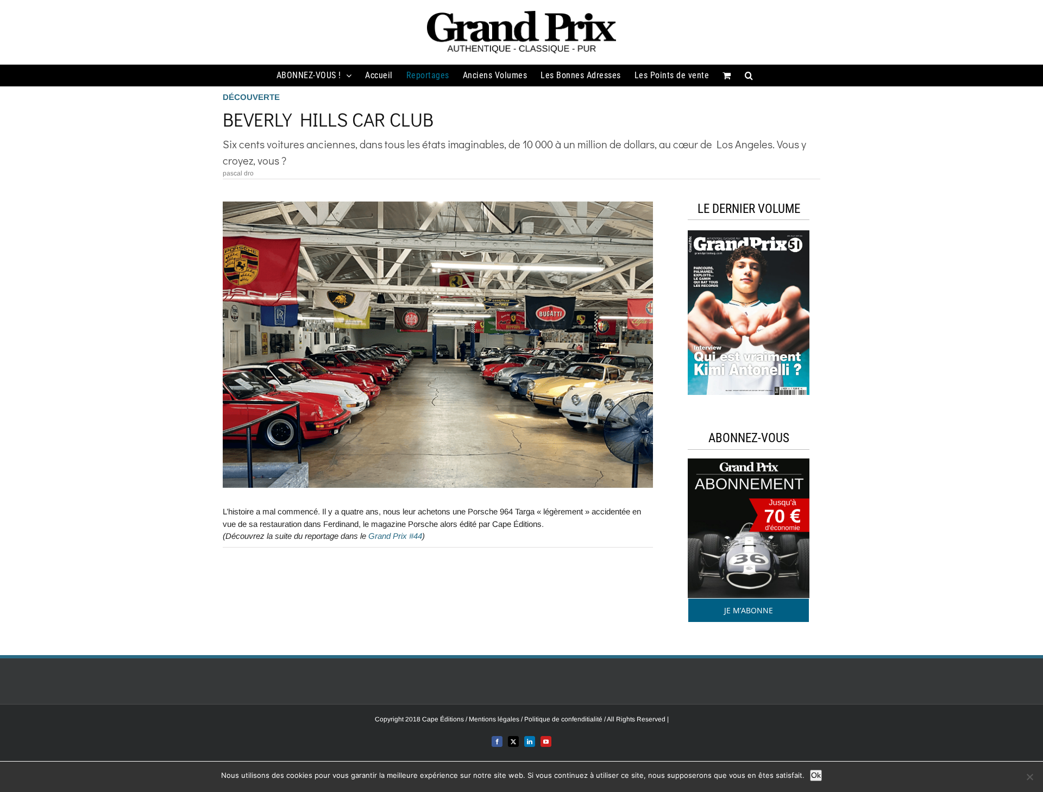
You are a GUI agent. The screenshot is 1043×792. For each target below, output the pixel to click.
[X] (513, 741)
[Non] (1029, 776)
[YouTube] (546, 741)
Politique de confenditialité (564, 719)
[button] (749, 75)
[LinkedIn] (529, 741)
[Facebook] (497, 741)
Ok (816, 775)
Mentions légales (495, 719)
